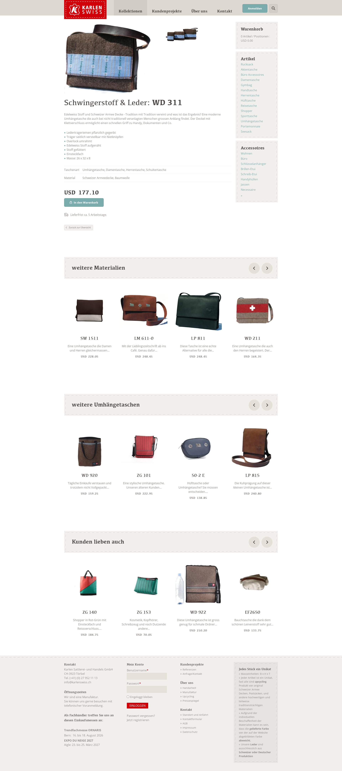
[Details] (89, 324)
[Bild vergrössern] (182, 35)
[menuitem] (130, 8)
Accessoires (253, 147)
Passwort (134, 684)
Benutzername (137, 670)
